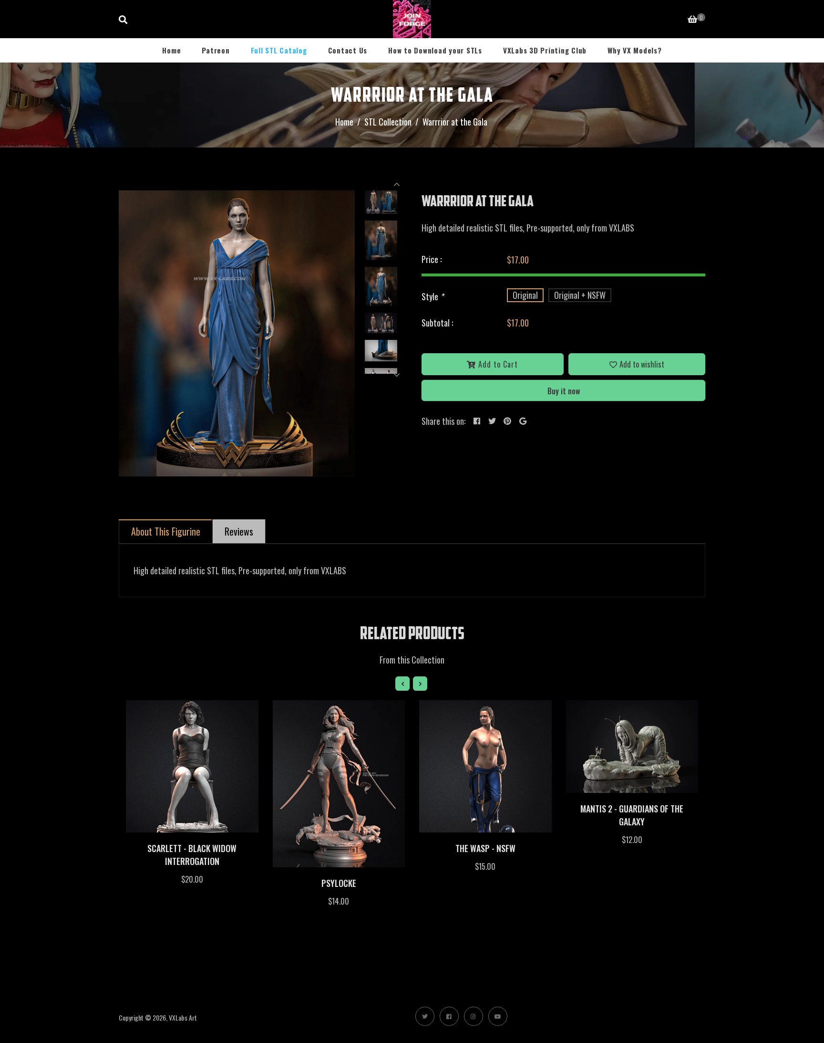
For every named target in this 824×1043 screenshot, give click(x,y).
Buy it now (563, 391)
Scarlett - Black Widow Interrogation (192, 854)
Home (171, 50)
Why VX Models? (635, 50)
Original (525, 295)
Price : (432, 259)
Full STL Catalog (279, 50)
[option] (237, 333)
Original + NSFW (580, 295)
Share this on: (443, 421)
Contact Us (348, 50)
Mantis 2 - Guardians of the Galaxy (631, 815)
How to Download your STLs (435, 50)
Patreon (215, 50)
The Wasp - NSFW (485, 848)
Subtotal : (437, 322)
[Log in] (667, 18)
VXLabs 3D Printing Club (545, 50)
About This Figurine (165, 531)
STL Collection (388, 122)
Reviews (239, 531)
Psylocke (338, 883)
